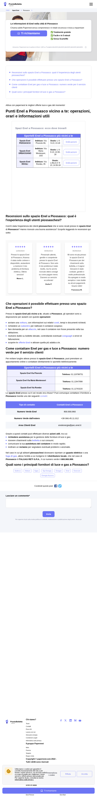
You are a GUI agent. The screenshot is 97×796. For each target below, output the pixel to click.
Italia (27, 747)
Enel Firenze (30, 795)
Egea (36, 471)
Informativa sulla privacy (33, 740)
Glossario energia (31, 735)
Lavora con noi (30, 732)
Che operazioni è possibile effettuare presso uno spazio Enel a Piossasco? (47, 80)
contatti (43, 396)
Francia (28, 750)
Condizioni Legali (31, 738)
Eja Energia (47, 471)
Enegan (59, 471)
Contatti (28, 726)
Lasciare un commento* (18, 496)
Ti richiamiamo (30, 33)
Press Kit (29, 729)
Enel (67, 471)
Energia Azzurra (48, 475)
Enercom (77, 471)
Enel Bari (63, 795)
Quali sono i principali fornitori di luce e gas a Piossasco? (38, 92)
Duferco (18, 471)
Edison (27, 471)
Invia (48, 514)
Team (27, 723)
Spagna (28, 753)
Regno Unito (30, 756)
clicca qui (79, 519)
